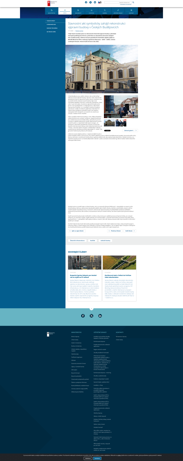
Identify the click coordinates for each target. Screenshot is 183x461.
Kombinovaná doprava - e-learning (102, 372)
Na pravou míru (51, 31)
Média (64, 13)
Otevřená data (74, 354)
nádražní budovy (105, 240)
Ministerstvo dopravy (52, 3)
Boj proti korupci (75, 373)
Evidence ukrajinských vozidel (101, 379)
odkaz (119, 455)
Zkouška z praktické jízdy (100, 376)
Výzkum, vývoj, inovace (99, 424)
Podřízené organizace (76, 357)
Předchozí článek (116, 231)
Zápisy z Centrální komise (77, 366)
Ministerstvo (51, 13)
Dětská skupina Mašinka (77, 392)
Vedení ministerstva (76, 343)
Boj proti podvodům (76, 376)
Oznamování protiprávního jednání (80, 379)
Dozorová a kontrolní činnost (78, 363)
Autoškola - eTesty (98, 385)
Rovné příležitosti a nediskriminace (80, 385)
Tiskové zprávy (51, 20)
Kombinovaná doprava (99, 341)
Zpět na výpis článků (77, 231)
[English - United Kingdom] (99, 3)
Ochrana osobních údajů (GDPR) (79, 388)
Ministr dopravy (75, 336)
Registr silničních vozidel (100, 349)
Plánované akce (51, 24)
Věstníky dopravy (98, 413)
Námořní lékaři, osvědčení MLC (101, 382)
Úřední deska (74, 340)
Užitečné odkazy (118, 13)
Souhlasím (97, 458)
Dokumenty (78, 13)
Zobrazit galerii (129, 130)
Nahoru (91, 309)
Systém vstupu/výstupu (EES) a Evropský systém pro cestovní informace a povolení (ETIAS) (101, 396)
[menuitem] (51, 11)
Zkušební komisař (98, 427)
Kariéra (105, 13)
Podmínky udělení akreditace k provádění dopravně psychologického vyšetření (101, 390)
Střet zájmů (74, 370)
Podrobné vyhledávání (125, 4)
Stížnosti (73, 360)
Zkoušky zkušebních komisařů (101, 352)
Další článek (128, 231)
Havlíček (92, 240)
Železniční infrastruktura (77, 240)
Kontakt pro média (52, 28)
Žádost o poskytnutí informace (79, 382)
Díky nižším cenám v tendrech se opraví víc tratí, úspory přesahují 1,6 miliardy (102, 432)
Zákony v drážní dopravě (100, 416)
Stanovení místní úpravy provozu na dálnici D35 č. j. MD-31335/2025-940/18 (102, 438)
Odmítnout (88, 458)
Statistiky (91, 13)
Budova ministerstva (76, 346)
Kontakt (131, 13)
